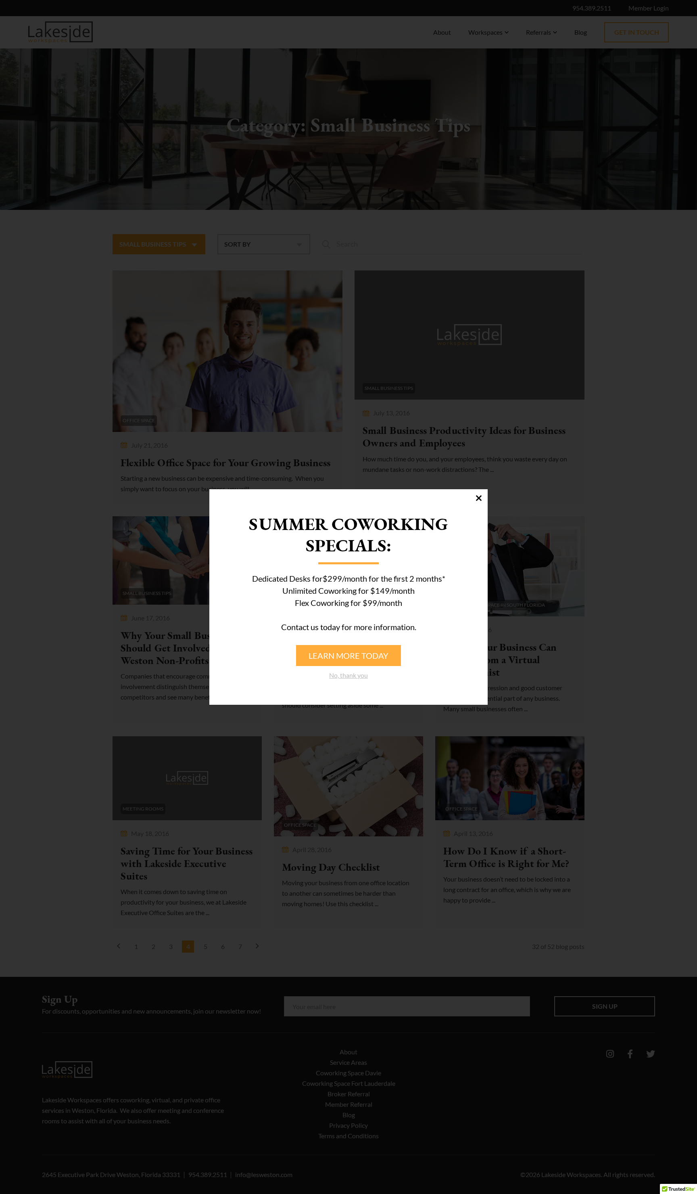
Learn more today (348, 655)
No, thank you (348, 675)
